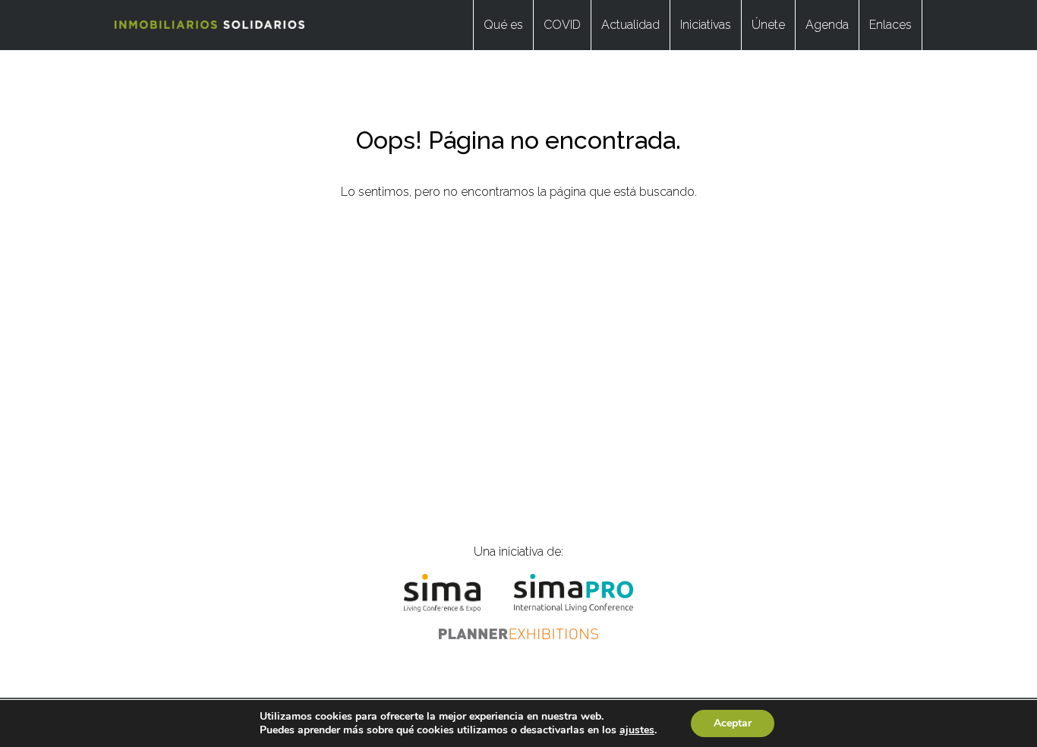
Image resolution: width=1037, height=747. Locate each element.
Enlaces (890, 24)
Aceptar (733, 723)
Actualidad (630, 24)
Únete (768, 24)
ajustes (636, 730)
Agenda (827, 24)
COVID (562, 24)
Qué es (503, 24)
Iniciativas (705, 24)
